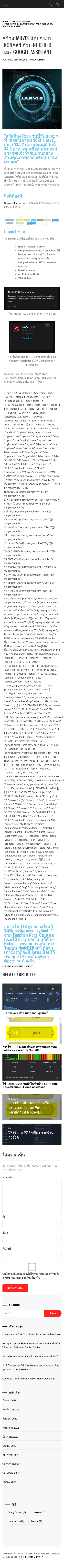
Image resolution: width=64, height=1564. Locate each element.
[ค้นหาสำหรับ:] (23, 1313)
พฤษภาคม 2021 (10, 1473)
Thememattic (34, 1557)
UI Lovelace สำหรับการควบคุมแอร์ (25, 1013)
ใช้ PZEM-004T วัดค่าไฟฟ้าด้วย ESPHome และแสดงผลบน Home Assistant (30, 1085)
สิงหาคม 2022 (9, 1418)
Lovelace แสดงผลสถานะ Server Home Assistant (28, 1378)
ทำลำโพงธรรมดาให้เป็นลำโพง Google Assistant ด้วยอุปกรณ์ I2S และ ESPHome (30, 1367)
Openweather (11, 203)
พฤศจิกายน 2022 (11, 1409)
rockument (38, 60)
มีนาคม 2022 (9, 1445)
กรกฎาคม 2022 (10, 1427)
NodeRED (28, 966)
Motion (36, 1521)
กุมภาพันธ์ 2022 (10, 1454)
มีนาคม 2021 (9, 1482)
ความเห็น (8, 1177)
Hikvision (39, 1512)
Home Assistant (14, 966)
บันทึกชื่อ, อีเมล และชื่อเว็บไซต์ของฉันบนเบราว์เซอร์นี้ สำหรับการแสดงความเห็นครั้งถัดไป (30, 1275)
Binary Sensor (17, 1512)
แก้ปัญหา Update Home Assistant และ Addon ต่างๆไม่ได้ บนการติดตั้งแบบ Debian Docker (31, 1345)
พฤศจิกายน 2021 (11, 1464)
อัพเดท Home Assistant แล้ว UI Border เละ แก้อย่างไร (31, 1356)
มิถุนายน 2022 (10, 1436)
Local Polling (16, 1521)
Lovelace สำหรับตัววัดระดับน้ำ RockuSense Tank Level (31, 1334)
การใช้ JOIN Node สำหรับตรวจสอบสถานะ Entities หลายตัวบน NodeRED (29, 1048)
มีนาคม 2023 (9, 1400)
